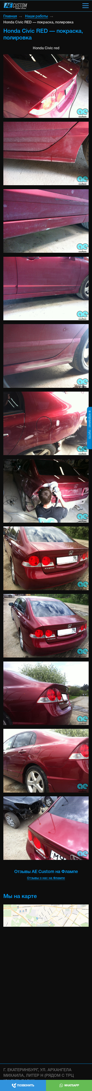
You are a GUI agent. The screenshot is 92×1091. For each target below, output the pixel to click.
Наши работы (36, 16)
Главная (10, 16)
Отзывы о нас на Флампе (46, 878)
